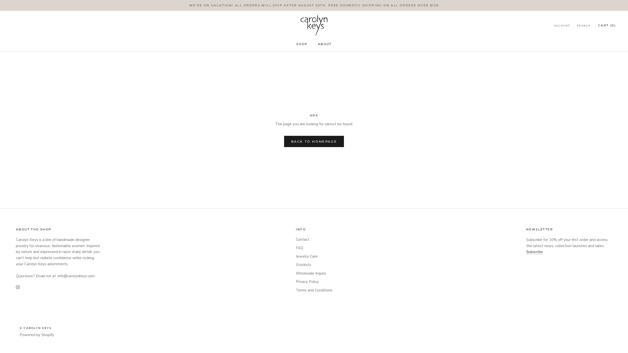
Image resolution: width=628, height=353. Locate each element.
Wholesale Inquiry (311, 273)
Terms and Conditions (314, 290)
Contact (302, 239)
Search (583, 25)
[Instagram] (18, 287)
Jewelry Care (307, 256)
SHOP (302, 44)
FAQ (299, 247)
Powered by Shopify (37, 334)
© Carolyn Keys (36, 328)
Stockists (303, 264)
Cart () (607, 25)
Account (562, 25)
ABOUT (325, 44)
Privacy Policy (307, 281)
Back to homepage (314, 141)
